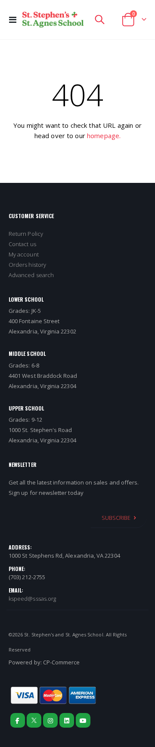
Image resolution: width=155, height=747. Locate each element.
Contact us (22, 244)
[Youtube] (83, 720)
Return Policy (26, 234)
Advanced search (31, 275)
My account (24, 254)
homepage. (104, 135)
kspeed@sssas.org (32, 598)
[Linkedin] (66, 720)
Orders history (27, 265)
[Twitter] (34, 720)
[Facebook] (17, 720)
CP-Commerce (61, 662)
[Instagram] (50, 720)
